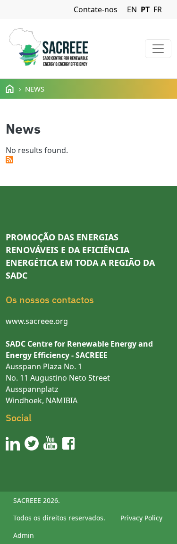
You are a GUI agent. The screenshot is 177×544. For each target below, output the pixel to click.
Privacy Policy (141, 517)
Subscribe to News (9, 159)
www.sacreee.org (37, 321)
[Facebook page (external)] (68, 443)
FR (157, 9)
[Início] (48, 49)
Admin (23, 535)
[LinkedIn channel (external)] (13, 443)
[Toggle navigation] (158, 48)
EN (132, 9)
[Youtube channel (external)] (50, 443)
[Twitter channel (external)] (32, 443)
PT (145, 9)
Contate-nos (96, 9)
